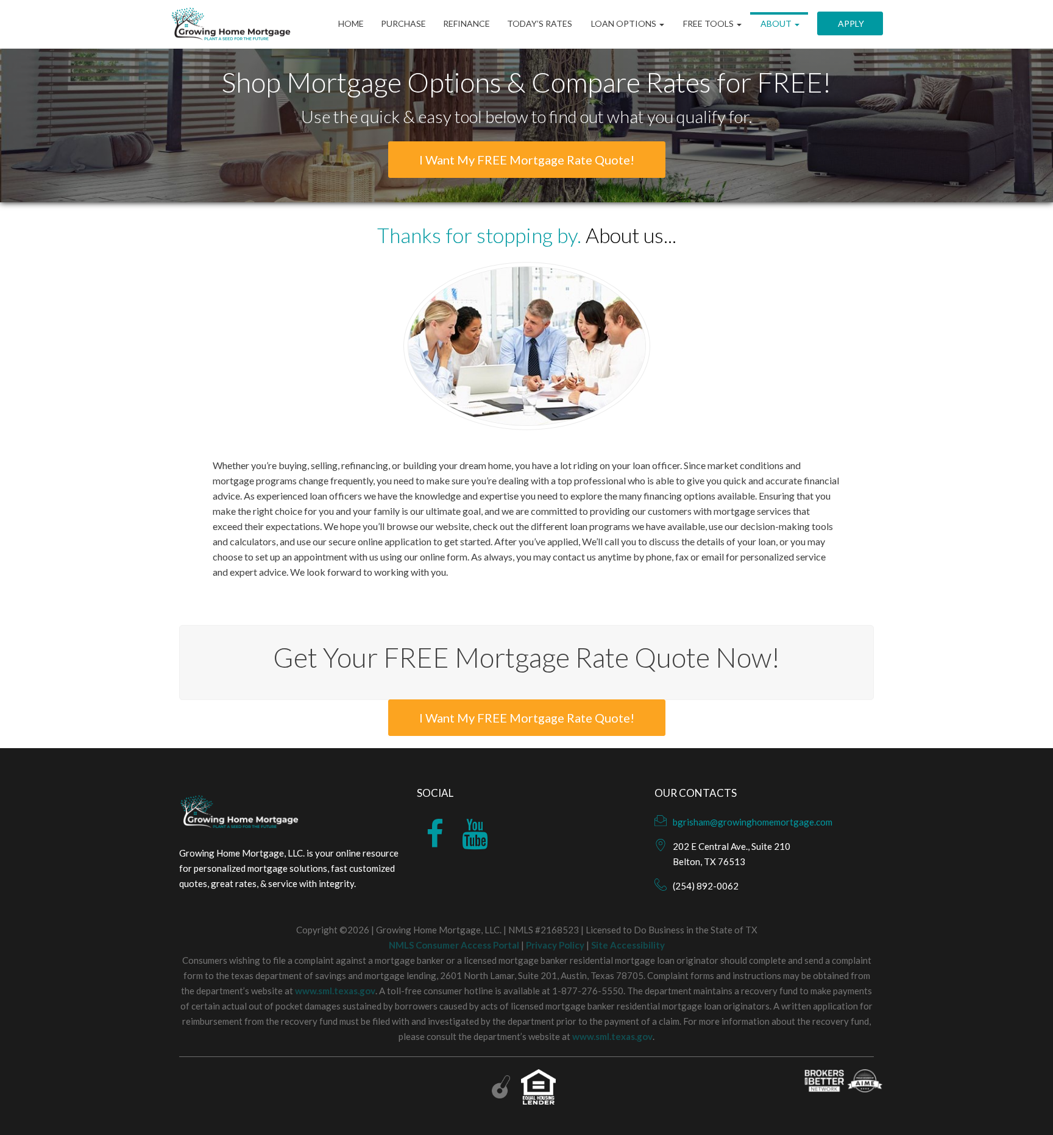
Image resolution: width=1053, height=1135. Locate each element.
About (776, 24)
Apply (850, 24)
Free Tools (708, 24)
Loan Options (623, 24)
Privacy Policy (555, 944)
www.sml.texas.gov (335, 990)
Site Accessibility (628, 944)
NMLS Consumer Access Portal (454, 944)
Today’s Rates (539, 24)
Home (351, 24)
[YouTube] (475, 841)
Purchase (403, 24)
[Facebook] (435, 841)
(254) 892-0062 (706, 885)
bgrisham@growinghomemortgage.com (752, 821)
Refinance (466, 24)
